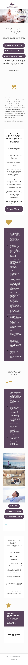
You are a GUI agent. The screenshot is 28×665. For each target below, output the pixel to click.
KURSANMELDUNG (11, 623)
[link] (14, 478)
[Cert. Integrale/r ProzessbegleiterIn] (14, 5)
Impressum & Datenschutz (10, 658)
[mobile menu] (26, 4)
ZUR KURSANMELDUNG (23, 16)
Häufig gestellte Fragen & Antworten (14, 524)
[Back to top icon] (24, 661)
